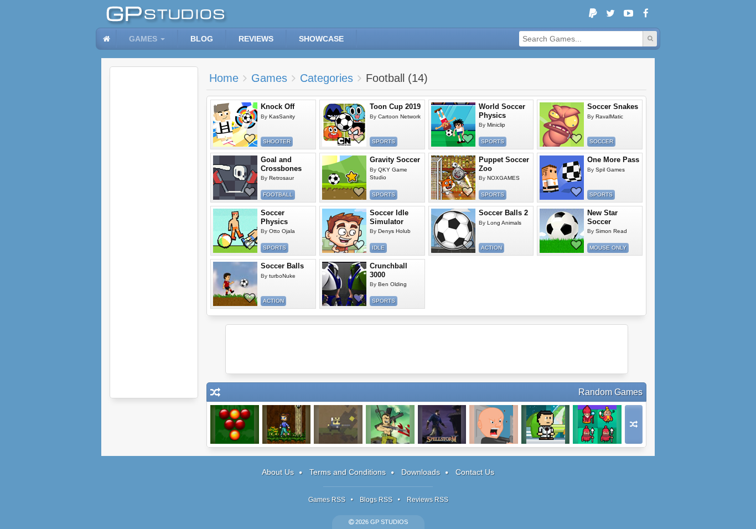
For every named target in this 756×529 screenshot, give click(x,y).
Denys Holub (394, 231)
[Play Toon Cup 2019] (344, 124)
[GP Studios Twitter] (610, 14)
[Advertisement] (154, 232)
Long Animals (504, 223)
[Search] (650, 38)
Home (224, 78)
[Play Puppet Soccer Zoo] (453, 177)
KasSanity (282, 116)
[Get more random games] (634, 424)
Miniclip (496, 125)
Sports (383, 141)
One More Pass (613, 159)
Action (491, 248)
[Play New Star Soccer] (562, 231)
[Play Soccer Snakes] (562, 124)
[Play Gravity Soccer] (344, 177)
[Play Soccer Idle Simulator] (344, 231)
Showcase (321, 38)
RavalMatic (609, 116)
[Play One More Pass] (562, 177)
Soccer (601, 141)
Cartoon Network (399, 116)
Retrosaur (281, 178)
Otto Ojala (282, 231)
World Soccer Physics (502, 111)
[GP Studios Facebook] (646, 14)
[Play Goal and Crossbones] (235, 177)
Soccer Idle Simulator (389, 217)
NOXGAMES (503, 178)
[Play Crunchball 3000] (344, 284)
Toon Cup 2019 (395, 106)
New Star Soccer (602, 217)
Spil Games (610, 170)
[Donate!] (593, 14)
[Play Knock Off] (235, 124)
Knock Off (277, 106)
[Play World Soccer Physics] (453, 124)
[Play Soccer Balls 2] (453, 231)
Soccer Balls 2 (503, 213)
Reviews (256, 38)
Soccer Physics (274, 217)
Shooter (277, 141)
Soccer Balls (282, 266)
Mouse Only (607, 248)
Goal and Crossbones (281, 164)
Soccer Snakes (612, 106)
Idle (378, 248)
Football (278, 194)
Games (143, 38)
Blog (201, 38)
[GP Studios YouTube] (628, 14)
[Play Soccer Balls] (235, 284)
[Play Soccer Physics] (235, 231)
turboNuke (282, 276)
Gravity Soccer (395, 159)
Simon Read (611, 231)
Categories (326, 78)
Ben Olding (392, 284)
